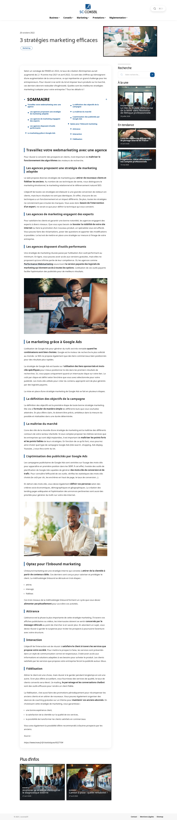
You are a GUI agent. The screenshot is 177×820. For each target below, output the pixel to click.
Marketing (26, 48)
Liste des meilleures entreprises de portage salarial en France (135, 139)
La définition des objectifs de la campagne (86, 105)
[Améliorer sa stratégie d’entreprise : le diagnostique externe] (42, 782)
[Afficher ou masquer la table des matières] (78, 99)
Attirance (76, 129)
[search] (155, 8)
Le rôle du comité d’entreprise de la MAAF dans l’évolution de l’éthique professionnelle (136, 110)
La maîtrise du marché (82, 112)
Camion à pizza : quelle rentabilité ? (88, 792)
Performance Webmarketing (38, 264)
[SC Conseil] (88, 9)
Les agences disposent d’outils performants (42, 127)
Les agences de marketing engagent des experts (45, 120)
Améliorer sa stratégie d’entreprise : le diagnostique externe (41, 791)
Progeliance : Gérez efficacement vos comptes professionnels (136, 160)
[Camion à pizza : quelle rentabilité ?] (89, 782)
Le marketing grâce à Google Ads (41, 133)
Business (25, 788)
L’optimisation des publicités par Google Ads (86, 118)
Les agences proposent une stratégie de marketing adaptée (45, 113)
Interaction (77, 134)
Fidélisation (77, 139)
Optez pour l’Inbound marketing (83, 124)
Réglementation (126, 105)
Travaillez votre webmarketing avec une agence (44, 105)
